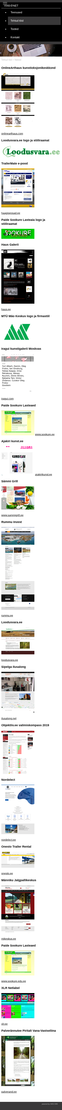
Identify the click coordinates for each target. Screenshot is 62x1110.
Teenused (16, 12)
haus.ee (6, 309)
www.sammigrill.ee (12, 515)
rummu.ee (7, 615)
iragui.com (7, 398)
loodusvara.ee (9, 660)
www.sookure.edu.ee (13, 981)
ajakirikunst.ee (43, 474)
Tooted (15, 29)
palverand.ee (9, 1091)
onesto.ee (7, 873)
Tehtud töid (6, 60)
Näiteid (18, 60)
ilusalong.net (8, 718)
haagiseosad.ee (10, 213)
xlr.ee (4, 1024)
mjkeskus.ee (8, 938)
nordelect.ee (8, 839)
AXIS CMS (50, 1104)
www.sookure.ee (45, 434)
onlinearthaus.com (12, 133)
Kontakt (15, 37)
